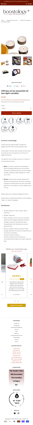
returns (16, 329)
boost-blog (16, 337)
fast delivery (16, 350)
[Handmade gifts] (12, 124)
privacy (16, 339)
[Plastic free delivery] (5, 132)
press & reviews (16, 353)
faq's (16, 331)
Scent (3, 105)
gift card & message (16, 359)
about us (16, 333)
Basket (30, 4)
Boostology (18, 418)
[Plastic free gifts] (20, 124)
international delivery (16, 327)
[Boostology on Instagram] (18, 413)
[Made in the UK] (28, 124)
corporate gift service (16, 335)
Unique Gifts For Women (12, 20)
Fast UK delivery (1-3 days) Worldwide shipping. (14, 100)
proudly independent (16, 362)
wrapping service (16, 360)
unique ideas (16, 348)
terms (16, 341)
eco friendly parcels (16, 357)
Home (2, 20)
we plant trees (16, 355)
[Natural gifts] (5, 124)
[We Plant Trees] (12, 132)
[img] (16, 276)
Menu (5, 4)
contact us (16, 323)
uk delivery (16, 325)
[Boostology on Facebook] (15, 413)
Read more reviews (16, 305)
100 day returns (16, 352)
